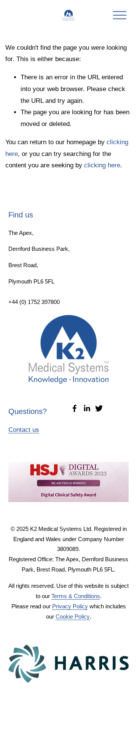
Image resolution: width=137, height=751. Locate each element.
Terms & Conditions (75, 596)
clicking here (102, 165)
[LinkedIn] (87, 408)
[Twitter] (99, 408)
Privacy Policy (70, 606)
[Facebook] (74, 408)
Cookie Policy (73, 616)
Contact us (23, 429)
